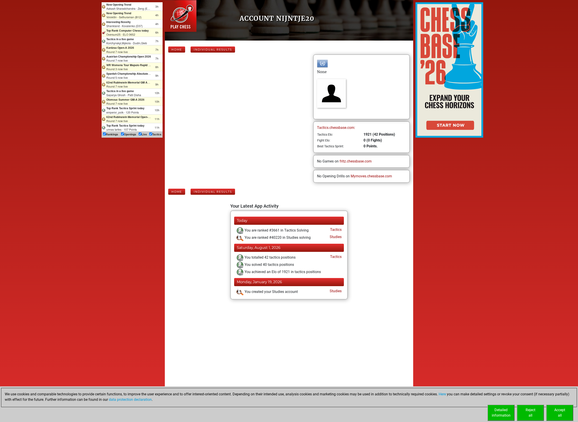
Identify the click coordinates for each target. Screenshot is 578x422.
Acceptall (559, 412)
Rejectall (530, 412)
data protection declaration (130, 399)
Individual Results (213, 49)
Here (442, 394)
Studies (335, 237)
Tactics (335, 229)
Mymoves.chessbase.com (371, 176)
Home (176, 49)
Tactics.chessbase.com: (336, 127)
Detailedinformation (501, 412)
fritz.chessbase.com (356, 161)
